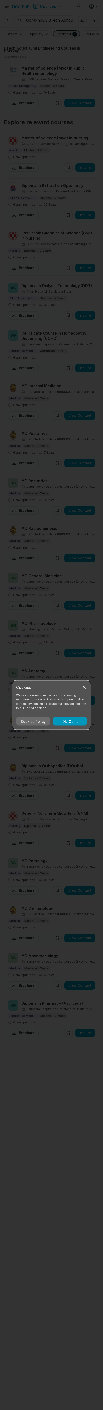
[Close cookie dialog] (84, 687)
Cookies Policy (33, 721)
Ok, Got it (70, 721)
